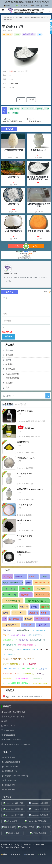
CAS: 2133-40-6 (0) (10, 640)
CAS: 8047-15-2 (42, 619)
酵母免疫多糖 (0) (9, 645)
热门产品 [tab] (22, 404)
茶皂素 (28, 619)
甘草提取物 (11, 625)
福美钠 (8, 577)
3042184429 (10, 6)
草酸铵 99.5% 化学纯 (25, 458)
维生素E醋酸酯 (13, 601)
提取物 (45, 607)
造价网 (47, 827)
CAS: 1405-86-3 (10, 607)
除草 (6, 613)
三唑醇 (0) (43, 669)
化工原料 (9, 355)
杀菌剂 (44, 577)
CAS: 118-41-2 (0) (9, 654)
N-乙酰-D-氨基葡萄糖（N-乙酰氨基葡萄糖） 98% (38, 178)
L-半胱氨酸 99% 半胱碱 (13, 150)
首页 (14, 17)
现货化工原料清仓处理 (13, 583)
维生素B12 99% (10, 780)
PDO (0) (6, 635)
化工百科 (30, 827)
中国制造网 (19, 809)
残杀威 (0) (44, 650)
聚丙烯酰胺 (26, 595)
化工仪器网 (19, 815)
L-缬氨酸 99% (13, 204)
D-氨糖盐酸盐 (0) (22, 630)
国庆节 (42, 625)
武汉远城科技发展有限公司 (14, 712)
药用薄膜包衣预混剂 (37, 601)
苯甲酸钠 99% (10, 789)
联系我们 (43, 854)
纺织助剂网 (44, 815)
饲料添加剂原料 (12, 378)
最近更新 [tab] (8, 404)
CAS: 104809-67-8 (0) (29, 669)
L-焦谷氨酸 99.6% (38, 150)
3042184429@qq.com (40, 6)
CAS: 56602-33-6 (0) (39, 630)
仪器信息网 (44, 809)
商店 (7, 387)
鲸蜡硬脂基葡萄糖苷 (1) (27, 645)
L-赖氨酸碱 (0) (37, 678)
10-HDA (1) (23, 640)
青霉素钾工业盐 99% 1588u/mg (30, 489)
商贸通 (14, 821)
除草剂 (34, 607)
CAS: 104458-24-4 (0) (11, 669)
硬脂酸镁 (33, 613)
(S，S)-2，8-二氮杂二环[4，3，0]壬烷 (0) (18, 659)
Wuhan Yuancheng (22, 847)
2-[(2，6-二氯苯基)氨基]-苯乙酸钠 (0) (17, 683)
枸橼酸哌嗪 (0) (8, 678)
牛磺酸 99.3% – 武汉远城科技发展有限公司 (26, 696)
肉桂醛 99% (29, 428)
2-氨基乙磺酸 (14, 109)
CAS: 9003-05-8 (10, 595)
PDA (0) (18, 674)
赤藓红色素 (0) (28, 674)
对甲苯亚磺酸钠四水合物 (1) (27, 650)
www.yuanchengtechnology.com (17, 744)
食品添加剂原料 (30, 17)
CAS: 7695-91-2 (42, 595)
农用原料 (9, 383)
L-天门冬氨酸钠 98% (13, 231)
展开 (51, 29)
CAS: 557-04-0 (19, 613)
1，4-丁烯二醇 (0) (29, 664)
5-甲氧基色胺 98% (25, 536)
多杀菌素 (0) (7, 674)
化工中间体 (10, 369)
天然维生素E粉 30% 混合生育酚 (38, 205)
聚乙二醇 (10, 589)
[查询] (47, 395)
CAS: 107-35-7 (27, 109)
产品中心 (20, 17)
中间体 (8, 360)
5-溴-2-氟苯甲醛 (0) (35, 635)
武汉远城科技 (42, 821)
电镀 (28, 583)
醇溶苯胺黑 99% (24, 520)
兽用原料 (9, 364)
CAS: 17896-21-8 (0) (37, 640)
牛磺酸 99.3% (12, 26)
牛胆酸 (15, 113)
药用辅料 (20, 577)
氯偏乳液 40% (10, 785)
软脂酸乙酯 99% (24, 552)
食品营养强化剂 (41, 17)
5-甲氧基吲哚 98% (25, 473)
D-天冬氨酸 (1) (8, 650)
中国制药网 (44, 803)
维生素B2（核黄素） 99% (39, 231)
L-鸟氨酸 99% (13, 177)
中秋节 (27, 625)
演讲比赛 (41, 589)
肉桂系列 (9, 350)
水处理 (33, 577)
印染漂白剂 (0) (8, 630)
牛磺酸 (39, 109)
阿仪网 (16, 833)
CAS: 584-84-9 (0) (23, 678)
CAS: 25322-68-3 (41, 583)
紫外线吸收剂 (15, 619)
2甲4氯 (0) (40, 674)
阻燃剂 (26, 589)
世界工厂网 (19, 803)
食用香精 (37, 437)
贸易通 (12, 827)
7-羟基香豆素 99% (25, 505)
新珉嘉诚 (42, 833)
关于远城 (16, 854)
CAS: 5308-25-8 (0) (18, 635)
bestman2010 (10, 273)
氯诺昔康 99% (23, 442)
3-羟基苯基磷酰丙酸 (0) (12, 664)
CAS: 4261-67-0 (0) (40, 683)
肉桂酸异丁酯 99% (25, 411)
